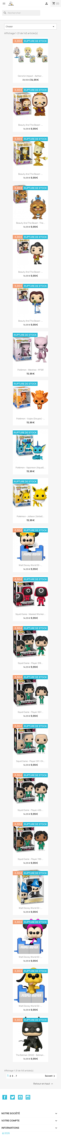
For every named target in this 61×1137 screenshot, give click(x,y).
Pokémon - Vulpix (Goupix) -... (30, 418)
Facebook (4, 1097)
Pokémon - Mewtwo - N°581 (30, 369)
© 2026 (6, 1133)
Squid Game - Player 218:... (30, 663)
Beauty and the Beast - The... (30, 223)
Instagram (28, 1097)
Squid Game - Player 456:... (30, 810)
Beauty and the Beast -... (30, 125)
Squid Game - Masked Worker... (30, 614)
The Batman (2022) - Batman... (30, 1055)
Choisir (30, 26)
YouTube (20, 1097)
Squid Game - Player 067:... (30, 712)
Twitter (12, 1097)
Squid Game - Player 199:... (30, 859)
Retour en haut (43, 1083)
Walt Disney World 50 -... (30, 565)
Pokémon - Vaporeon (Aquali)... (31, 467)
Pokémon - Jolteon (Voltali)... (30, 516)
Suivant (50, 1076)
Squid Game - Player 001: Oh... (30, 761)
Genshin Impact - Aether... (30, 76)
